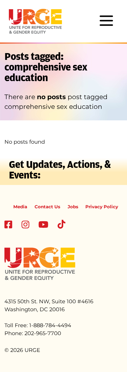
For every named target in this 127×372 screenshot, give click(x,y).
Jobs (73, 206)
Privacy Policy (101, 206)
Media (20, 206)
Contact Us (47, 206)
